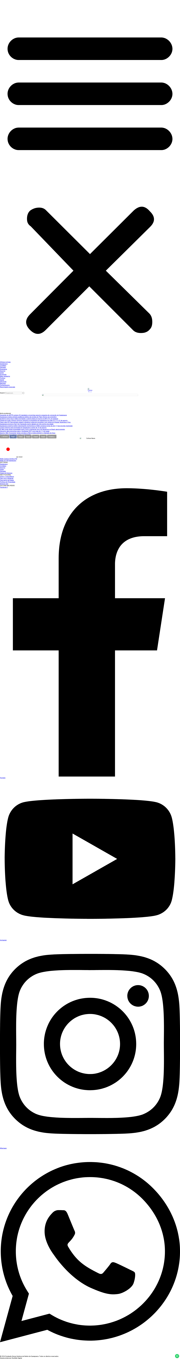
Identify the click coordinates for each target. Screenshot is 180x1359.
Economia (3, 374)
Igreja (2, 373)
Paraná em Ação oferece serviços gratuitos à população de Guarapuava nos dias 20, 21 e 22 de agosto (34, 420)
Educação (3, 382)
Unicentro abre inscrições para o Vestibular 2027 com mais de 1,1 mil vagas (24, 431)
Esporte (2, 371)
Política (2, 378)
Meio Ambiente (5, 376)
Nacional (3, 383)
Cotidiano (3, 365)
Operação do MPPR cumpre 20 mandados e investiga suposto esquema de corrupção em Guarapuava (33, 415)
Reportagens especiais (7, 387)
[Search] (23, 393)
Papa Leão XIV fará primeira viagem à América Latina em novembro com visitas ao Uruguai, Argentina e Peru (35, 422)
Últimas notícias (5, 362)
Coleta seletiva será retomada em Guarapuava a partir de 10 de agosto (23, 428)
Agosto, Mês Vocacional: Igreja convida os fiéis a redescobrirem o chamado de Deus (27, 433)
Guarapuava (4, 364)
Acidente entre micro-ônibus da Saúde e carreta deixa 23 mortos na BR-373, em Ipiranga (29, 419)
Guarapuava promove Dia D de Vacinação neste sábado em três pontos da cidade (26, 424)
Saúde (2, 380)
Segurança (3, 369)
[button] (90, 180)
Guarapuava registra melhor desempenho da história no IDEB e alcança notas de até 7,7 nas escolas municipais (36, 426)
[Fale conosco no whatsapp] (177, 1356)
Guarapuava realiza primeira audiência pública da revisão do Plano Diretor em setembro (28, 417)
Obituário (3, 367)
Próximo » (51, 436)
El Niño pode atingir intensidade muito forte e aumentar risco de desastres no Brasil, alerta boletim (32, 429)
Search (2, 393)
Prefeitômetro (5, 385)
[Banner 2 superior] (90, 395)
